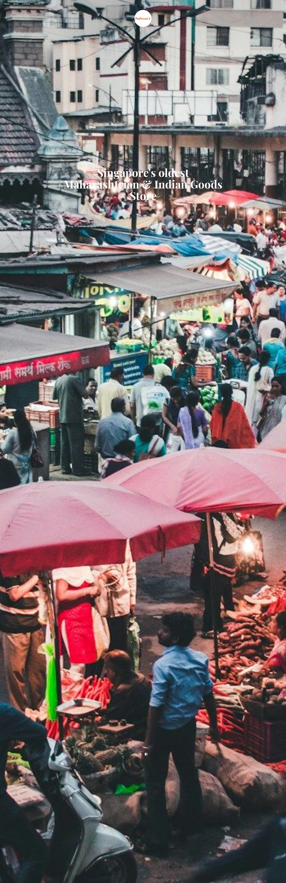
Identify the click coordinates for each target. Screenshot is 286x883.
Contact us (38, 4)
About (16, 4)
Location (26, 4)
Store (6, 4)
